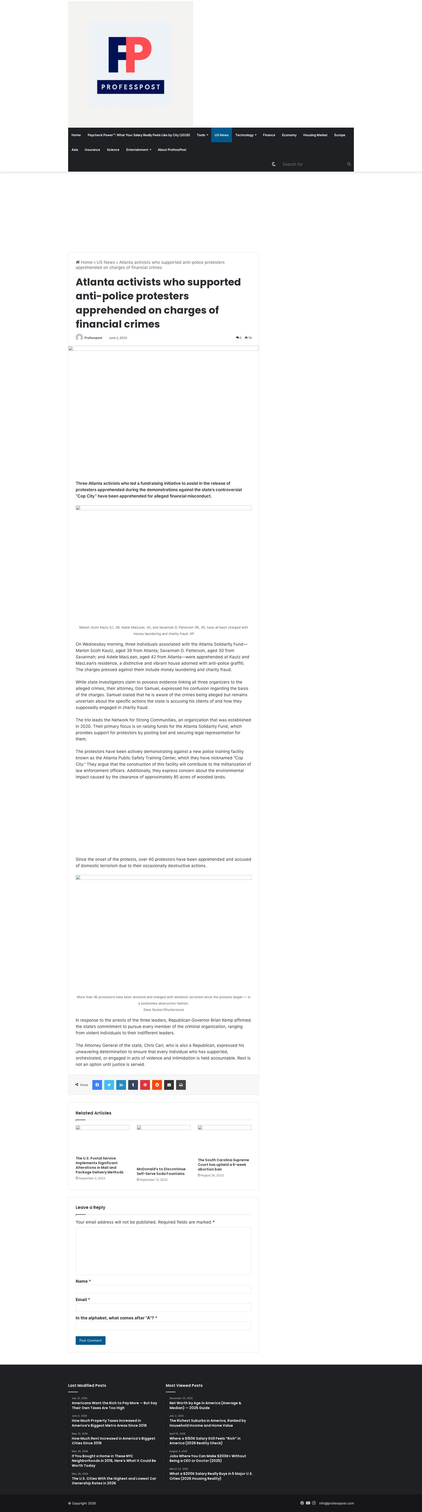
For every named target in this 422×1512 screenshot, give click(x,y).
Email (83, 1299)
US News (222, 135)
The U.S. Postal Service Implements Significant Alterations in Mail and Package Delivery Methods (100, 1165)
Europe (339, 135)
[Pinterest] (145, 1085)
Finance (269, 135)
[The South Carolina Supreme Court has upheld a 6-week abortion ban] (225, 1140)
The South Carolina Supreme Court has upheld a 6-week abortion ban (223, 1165)
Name (83, 1281)
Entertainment (137, 150)
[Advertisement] (211, 211)
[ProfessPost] (130, 63)
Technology (244, 135)
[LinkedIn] (121, 1085)
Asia (75, 150)
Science (113, 150)
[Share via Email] (169, 1085)
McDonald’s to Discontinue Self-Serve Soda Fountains (161, 1171)
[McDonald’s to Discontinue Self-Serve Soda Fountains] (163, 1144)
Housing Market (315, 135)
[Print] (181, 1085)
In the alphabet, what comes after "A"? (117, 1317)
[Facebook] (97, 1085)
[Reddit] (157, 1085)
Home (76, 135)
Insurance (92, 150)
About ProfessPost (172, 150)
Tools (201, 135)
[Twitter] (109, 1085)
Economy (289, 135)
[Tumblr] (133, 1085)
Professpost (93, 338)
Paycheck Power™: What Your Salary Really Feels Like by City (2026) (139, 135)
